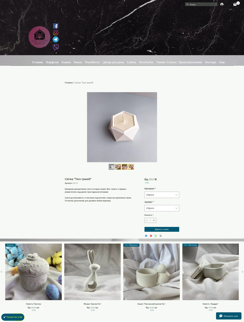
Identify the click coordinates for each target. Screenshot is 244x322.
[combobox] (161, 195)
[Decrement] (146, 220)
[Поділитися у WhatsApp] (155, 235)
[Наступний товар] (242, 271)
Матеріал (150, 188)
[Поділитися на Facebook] (146, 235)
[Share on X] (160, 235)
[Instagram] (55, 32)
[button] (236, 3)
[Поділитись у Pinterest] (150, 235)
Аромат (149, 202)
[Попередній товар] (1, 271)
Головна (69, 82)
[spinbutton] (150, 220)
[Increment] (154, 220)
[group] (122, 277)
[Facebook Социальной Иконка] (55, 25)
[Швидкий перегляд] (92, 272)
